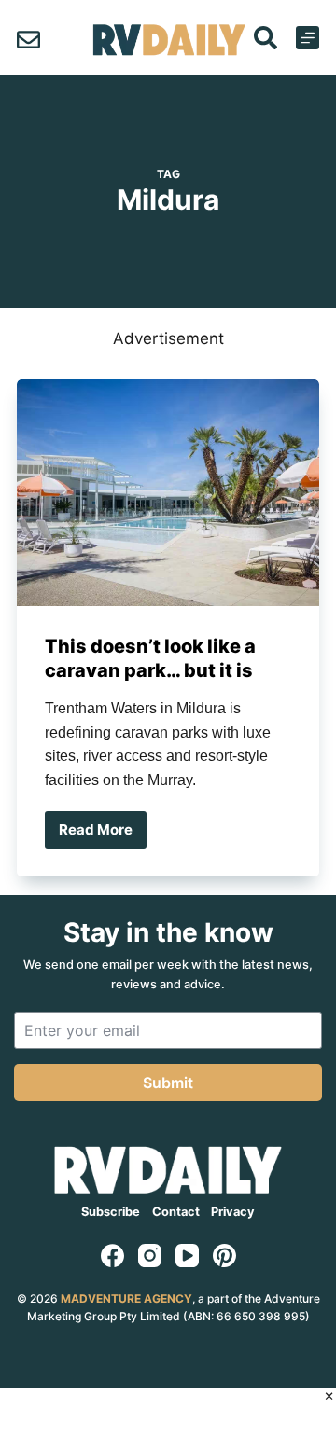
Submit (168, 1082)
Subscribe (110, 1212)
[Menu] (307, 37)
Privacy (233, 1212)
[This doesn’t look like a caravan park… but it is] (168, 492)
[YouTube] (187, 1255)
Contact (176, 1212)
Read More (103, 835)
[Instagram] (149, 1255)
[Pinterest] (224, 1255)
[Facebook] (112, 1255)
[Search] (265, 37)
